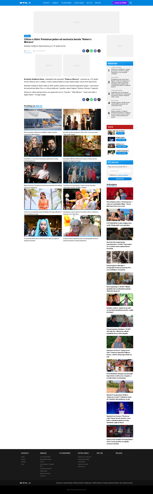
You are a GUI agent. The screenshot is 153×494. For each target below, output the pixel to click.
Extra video (79, 3)
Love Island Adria (45, 457)
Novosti (46, 3)
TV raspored (66, 3)
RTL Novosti (113, 162)
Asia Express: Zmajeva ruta (47, 465)
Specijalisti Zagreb (45, 459)
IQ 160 (42, 462)
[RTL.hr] (25, 3)
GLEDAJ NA (118, 3)
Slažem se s (119, 175)
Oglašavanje (88, 483)
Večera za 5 (81, 466)
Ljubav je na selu (83, 464)
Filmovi (23, 459)
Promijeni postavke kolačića (110, 483)
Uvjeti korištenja (67, 483)
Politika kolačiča (97, 483)
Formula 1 (43, 476)
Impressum (59, 483)
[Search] (131, 3)
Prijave (98, 3)
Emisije (55, 3)
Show (110, 127)
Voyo (22, 464)
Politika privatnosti (78, 483)
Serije (23, 457)
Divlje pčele (43, 471)
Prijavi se (120, 179)
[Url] (99, 50)
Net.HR (89, 3)
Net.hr (39, 106)
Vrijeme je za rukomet (84, 457)
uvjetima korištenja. (122, 175)
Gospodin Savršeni (45, 468)
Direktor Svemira (45, 473)
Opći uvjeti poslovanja (126, 483)
